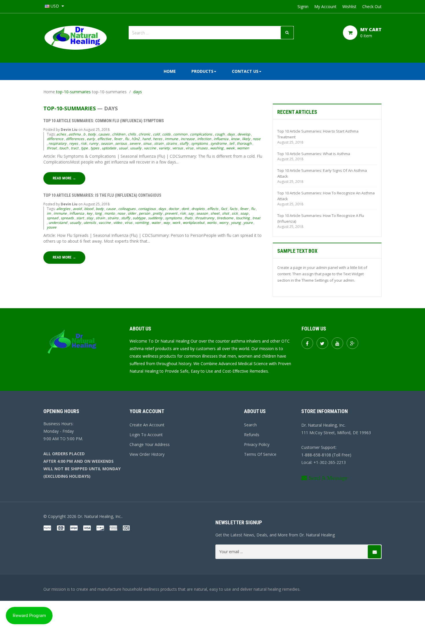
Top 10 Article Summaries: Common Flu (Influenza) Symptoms (104, 120)
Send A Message (328, 478)
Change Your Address (150, 444)
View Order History (147, 454)
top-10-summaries (73, 91)
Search (250, 425)
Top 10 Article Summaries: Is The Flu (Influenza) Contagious (102, 195)
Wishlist (349, 6)
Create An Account (147, 425)
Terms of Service (260, 454)
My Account (325, 6)
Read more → (64, 178)
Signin (303, 6)
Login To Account (146, 434)
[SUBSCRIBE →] (374, 551)
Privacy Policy (256, 444)
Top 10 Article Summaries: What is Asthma (313, 153)
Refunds (251, 434)
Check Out (372, 6)
